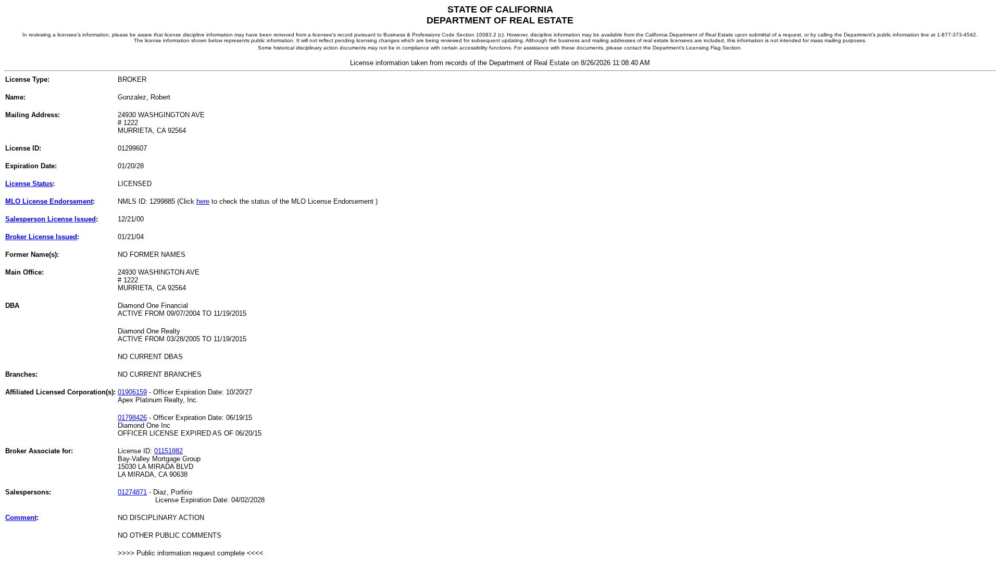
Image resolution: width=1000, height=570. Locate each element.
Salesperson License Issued (50, 219)
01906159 (132, 392)
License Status (29, 184)
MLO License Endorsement (49, 201)
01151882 (168, 451)
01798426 (132, 418)
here (202, 201)
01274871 (132, 492)
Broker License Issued (41, 237)
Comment (20, 518)
